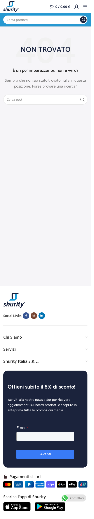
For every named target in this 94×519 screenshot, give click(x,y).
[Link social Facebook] (26, 315)
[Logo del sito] (11, 6)
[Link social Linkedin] (41, 315)
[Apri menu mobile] (85, 6)
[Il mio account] (76, 6)
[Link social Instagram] (34, 315)
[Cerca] (83, 19)
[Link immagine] (14, 300)
